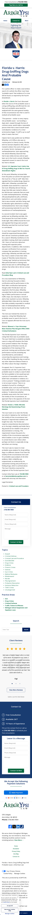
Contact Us (16, 21)
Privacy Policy (16, 851)
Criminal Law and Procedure (19, 486)
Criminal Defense (10, 556)
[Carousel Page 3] (20, 684)
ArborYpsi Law (22, 906)
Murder (7, 579)
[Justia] (22, 826)
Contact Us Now (16, 542)
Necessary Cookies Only (9, 910)
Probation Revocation (12, 583)
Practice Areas (8, 594)
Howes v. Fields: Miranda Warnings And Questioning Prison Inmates (13, 407)
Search (16, 620)
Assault (7, 554)
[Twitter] (14, 826)
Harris (12, 101)
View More (18, 840)
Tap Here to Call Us (16, 5)
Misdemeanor (9, 576)
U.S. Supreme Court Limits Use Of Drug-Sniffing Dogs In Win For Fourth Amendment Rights (16, 168)
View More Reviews (16, 690)
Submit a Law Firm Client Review (16, 697)
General (7, 570)
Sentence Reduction (11, 585)
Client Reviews (16, 640)
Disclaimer (16, 849)
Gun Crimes (9, 572)
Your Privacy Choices (13, 871)
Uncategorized (10, 590)
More (26, 21)
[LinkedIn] (18, 826)
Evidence (8, 565)
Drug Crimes (9, 563)
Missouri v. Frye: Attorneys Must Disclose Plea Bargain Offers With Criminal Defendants (15, 328)
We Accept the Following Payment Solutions (16, 782)
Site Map (16, 854)
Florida (6, 101)
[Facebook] (10, 826)
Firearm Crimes (10, 567)
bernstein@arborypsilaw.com (16, 476)
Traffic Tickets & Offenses (14, 605)
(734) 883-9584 (13, 820)
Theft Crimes (9, 587)
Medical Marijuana (11, 574)
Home (5, 21)
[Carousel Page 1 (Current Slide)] (12, 684)
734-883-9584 (23, 474)
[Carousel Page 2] (16, 684)
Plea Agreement (10, 581)
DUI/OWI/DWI (9, 561)
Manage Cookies (19, 873)
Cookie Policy (7, 873)
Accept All (10, 905)
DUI (6, 599)
